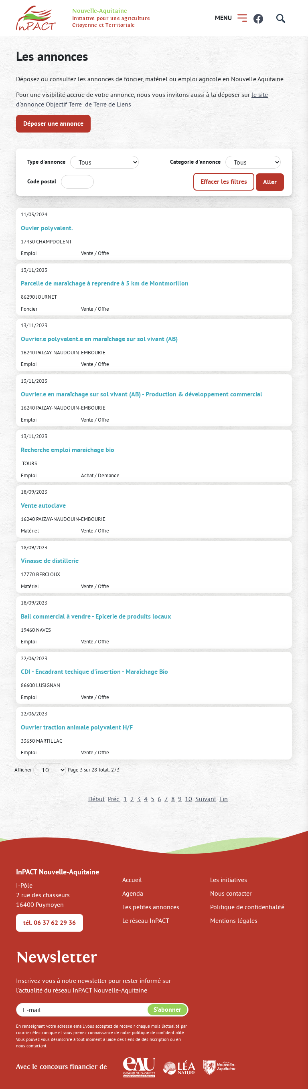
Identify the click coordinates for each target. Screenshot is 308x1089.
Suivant (205, 799)
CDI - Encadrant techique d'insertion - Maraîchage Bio (94, 671)
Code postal (41, 181)
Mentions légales (233, 920)
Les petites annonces (150, 907)
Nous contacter (230, 893)
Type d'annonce (46, 161)
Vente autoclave (43, 505)
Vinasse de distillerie (50, 561)
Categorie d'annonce (195, 161)
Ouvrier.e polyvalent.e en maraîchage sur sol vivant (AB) (99, 339)
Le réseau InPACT (145, 920)
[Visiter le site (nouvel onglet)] (139, 1067)
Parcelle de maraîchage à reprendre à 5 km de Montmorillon (104, 283)
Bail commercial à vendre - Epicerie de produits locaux (96, 616)
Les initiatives (228, 880)
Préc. (114, 799)
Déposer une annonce (53, 123)
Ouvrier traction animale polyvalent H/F (77, 727)
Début (96, 799)
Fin (223, 799)
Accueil (132, 880)
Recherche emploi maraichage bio (67, 450)
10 (188, 799)
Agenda (132, 893)
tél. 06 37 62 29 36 (49, 922)
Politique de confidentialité (247, 907)
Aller (270, 182)
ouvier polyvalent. (47, 228)
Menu (223, 18)
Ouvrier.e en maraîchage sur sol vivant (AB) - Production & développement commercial (141, 394)
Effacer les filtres (224, 181)
